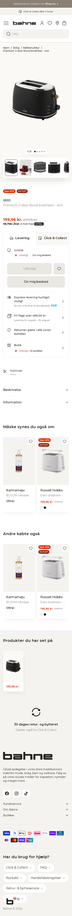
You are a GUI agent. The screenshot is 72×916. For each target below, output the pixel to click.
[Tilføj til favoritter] (59, 268)
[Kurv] (64, 23)
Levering (22, 238)
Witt (7, 200)
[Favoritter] (50, 23)
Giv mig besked (41, 255)
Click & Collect (55, 238)
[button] (36, 302)
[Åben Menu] (6, 23)
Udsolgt (29, 268)
